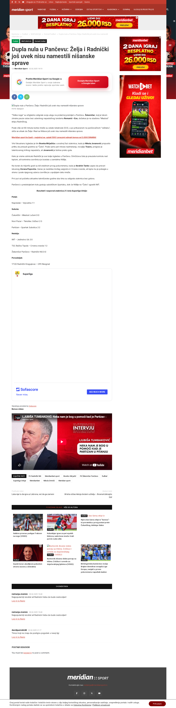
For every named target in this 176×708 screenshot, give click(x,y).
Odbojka (79, 9)
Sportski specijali (75, 2)
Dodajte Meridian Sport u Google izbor (88, 82)
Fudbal (53, 9)
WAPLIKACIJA (26, 41)
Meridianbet (35, 480)
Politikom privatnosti (101, 705)
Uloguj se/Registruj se (144, 9)
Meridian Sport (21, 68)
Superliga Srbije (19, 480)
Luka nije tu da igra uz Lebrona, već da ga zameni (33, 494)
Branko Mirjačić (69, 476)
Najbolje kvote (61, 2)
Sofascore (32, 406)
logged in (27, 653)
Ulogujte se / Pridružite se (36, 2)
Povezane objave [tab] (54, 507)
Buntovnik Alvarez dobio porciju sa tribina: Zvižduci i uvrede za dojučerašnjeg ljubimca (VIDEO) (61, 561)
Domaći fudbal (40, 41)
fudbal (104, 476)
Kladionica (112, 9)
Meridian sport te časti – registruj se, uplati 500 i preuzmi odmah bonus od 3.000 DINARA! (54, 137)
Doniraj (126, 9)
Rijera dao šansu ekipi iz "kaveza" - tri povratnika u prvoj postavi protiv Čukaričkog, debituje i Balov (95, 522)
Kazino (87, 2)
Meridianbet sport (52, 476)
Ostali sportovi (94, 9)
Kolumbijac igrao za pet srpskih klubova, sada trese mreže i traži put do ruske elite (60, 536)
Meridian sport (64, 480)
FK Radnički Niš (35, 476)
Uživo (51, 2)
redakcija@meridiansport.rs (95, 685)
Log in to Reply (18, 601)
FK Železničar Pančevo (89, 476)
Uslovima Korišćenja (82, 705)
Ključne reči (19, 476)
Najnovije (42, 9)
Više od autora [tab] (71, 507)
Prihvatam (157, 704)
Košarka (65, 9)
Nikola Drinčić (49, 480)
